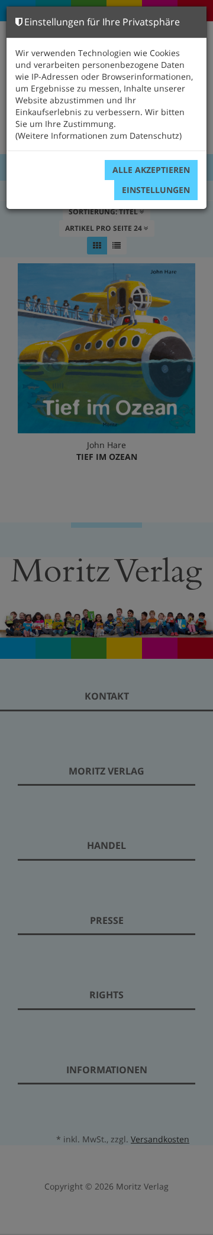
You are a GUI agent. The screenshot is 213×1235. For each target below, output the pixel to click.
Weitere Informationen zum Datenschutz (98, 135)
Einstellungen (156, 189)
